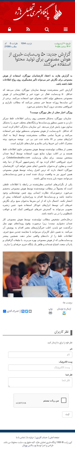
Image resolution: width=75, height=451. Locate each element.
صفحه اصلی (54, 437)
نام (71, 349)
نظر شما (69, 374)
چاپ (50, 309)
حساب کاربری (41, 437)
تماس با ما (20, 437)
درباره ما (30, 437)
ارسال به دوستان (64, 309)
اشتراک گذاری (13, 311)
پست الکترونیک (65, 362)
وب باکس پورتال (29, 445)
